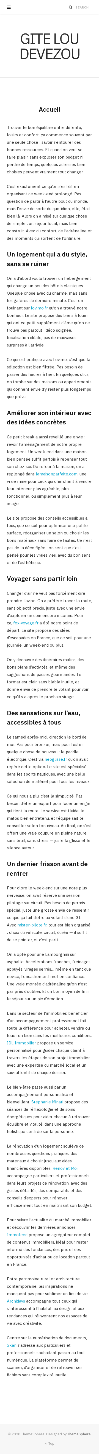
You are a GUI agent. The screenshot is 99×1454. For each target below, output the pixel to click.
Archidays (16, 1301)
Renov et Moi (65, 1168)
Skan (11, 1345)
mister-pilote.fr (31, 925)
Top (51, 1443)
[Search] (71, 7)
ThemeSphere (79, 1434)
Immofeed (17, 1234)
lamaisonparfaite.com (57, 474)
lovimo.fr (39, 308)
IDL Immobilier (21, 1043)
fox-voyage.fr (25, 622)
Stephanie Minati (47, 1101)
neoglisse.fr (56, 759)
